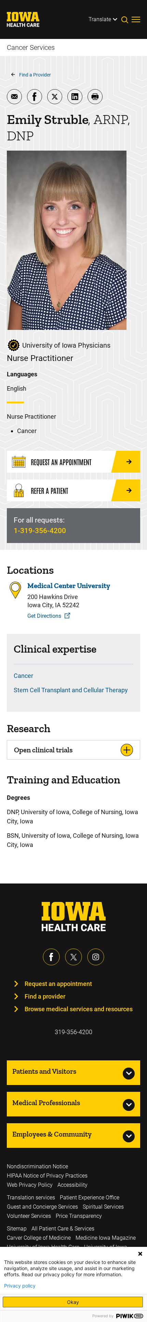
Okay (73, 1302)
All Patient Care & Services (62, 1228)
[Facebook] (51, 956)
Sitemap (17, 1228)
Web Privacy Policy (30, 1185)
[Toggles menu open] (136, 19)
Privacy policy (20, 1286)
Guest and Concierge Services (42, 1206)
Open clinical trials (43, 750)
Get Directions (44, 616)
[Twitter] (73, 956)
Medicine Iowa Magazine (106, 1238)
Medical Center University (68, 585)
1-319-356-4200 (40, 531)
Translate (100, 19)
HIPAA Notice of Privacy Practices (47, 1175)
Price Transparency (79, 1216)
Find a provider (45, 996)
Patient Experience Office (89, 1197)
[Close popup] (140, 1253)
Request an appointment (58, 983)
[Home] (27, 19)
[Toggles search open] (126, 19)
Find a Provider (35, 75)
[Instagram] (95, 956)
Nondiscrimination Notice (37, 1166)
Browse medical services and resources (79, 1009)
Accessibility (72, 1185)
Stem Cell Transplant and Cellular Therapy (71, 690)
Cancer (23, 675)
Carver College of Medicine (39, 1238)
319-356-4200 (73, 1031)
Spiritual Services (103, 1206)
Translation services (31, 1197)
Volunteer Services (29, 1216)
